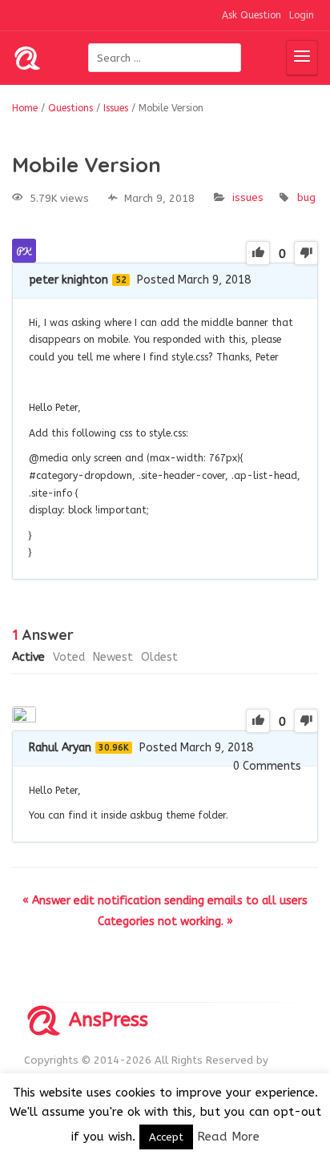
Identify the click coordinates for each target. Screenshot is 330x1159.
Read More (228, 1136)
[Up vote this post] (258, 253)
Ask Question (251, 15)
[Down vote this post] (306, 253)
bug (306, 197)
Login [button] (301, 15)
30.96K (114, 747)
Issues (248, 197)
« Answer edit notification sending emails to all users (165, 900)
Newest (113, 657)
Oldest (159, 657)
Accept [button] (166, 1137)
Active (28, 657)
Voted (69, 657)
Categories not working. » (165, 921)
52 (121, 280)
